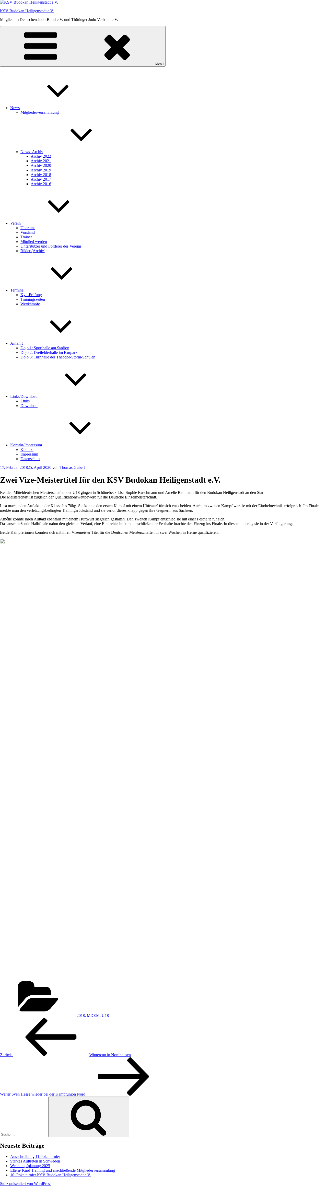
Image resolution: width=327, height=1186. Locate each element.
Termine (17, 290)
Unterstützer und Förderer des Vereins (50, 246)
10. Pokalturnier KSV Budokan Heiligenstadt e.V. (50, 1175)
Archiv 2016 (41, 184)
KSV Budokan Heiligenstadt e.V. (27, 11)
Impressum (29, 454)
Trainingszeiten (32, 299)
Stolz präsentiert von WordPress (25, 1183)
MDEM (93, 1015)
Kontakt (26, 449)
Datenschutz (30, 459)
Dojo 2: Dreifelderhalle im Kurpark (48, 352)
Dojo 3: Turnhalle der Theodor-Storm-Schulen (57, 357)
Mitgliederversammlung (39, 112)
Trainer (26, 237)
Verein (15, 223)
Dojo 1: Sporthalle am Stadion (44, 348)
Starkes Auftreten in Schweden (35, 1161)
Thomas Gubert (72, 467)
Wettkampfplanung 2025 (30, 1166)
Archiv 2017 (41, 179)
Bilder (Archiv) (32, 251)
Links (25, 401)
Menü (159, 64)
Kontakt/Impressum (26, 445)
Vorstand (27, 232)
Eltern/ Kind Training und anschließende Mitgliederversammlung (62, 1170)
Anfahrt (16, 343)
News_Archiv (31, 151)
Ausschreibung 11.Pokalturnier (35, 1156)
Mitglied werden (33, 241)
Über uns (27, 228)
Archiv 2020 (41, 165)
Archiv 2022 (41, 156)
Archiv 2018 (41, 174)
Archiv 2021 (41, 161)
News (15, 108)
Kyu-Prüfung (31, 295)
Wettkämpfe (30, 304)
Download (29, 405)
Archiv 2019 (41, 170)
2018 (81, 1015)
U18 (105, 1015)
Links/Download (24, 396)
